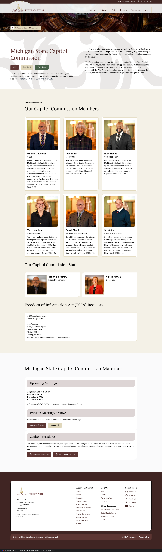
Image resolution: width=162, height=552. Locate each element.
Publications (80, 511)
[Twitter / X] (144, 1)
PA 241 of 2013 (34, 79)
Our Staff (27, 67)
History (78, 495)
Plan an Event (105, 501)
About (19, 28)
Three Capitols (81, 501)
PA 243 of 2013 (47, 79)
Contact (79, 524)
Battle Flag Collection (108, 513)
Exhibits (103, 519)
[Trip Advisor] (147, 1)
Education (80, 498)
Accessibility (144, 537)
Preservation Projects (83, 508)
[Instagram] (141, 1)
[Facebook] (138, 1)
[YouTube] (151, 1)
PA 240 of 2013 (21, 79)
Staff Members (81, 517)
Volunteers (42, 67)
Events (103, 495)
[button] (93, 10)
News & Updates (82, 520)
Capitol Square (81, 504)
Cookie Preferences (129, 537)
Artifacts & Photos (107, 516)
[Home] (12, 27)
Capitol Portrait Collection (110, 510)
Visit (15, 67)
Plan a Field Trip (106, 498)
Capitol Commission (83, 514)
